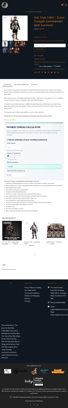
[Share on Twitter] (42, 72)
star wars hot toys (55, 62)
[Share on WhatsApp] (58, 72)
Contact (27, 301)
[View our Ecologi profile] (34, 382)
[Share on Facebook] (39, 72)
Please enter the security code (16, 171)
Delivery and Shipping (32, 296)
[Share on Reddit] (51, 72)
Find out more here (10, 120)
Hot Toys (42, 59)
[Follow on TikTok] (37, 405)
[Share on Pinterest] (48, 72)
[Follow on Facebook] (30, 405)
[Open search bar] (35, 255)
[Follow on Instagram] (34, 405)
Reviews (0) (34, 84)
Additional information (21, 84)
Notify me (39, 49)
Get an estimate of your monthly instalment (27, 140)
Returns (27, 298)
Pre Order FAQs (30, 290)
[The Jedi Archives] (4, 5)
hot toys (39, 62)
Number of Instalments (14, 153)
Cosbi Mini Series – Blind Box (54, 242)
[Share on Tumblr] (54, 72)
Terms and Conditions (32, 293)
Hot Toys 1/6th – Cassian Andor (10, 242)
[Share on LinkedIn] (45, 72)
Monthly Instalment (12, 162)
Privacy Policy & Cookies (33, 288)
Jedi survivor (45, 62)
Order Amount (11, 143)
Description (7, 84)
